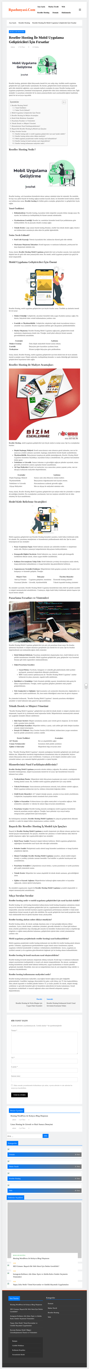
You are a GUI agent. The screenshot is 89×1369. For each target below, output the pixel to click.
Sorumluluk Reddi (18, 1354)
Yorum (14, 1030)
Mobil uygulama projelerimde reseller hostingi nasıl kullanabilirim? (36, 138)
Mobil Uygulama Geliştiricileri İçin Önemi (26, 113)
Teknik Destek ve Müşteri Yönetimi (24, 123)
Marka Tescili (53, 7)
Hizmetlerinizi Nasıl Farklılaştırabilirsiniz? (26, 126)
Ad (13, 1057)
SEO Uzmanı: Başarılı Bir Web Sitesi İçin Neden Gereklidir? (36, 1266)
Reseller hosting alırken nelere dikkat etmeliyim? (30, 136)
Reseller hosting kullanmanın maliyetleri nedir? (29, 143)
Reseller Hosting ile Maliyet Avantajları (25, 115)
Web (63, 7)
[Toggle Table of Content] (62, 102)
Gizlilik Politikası (18, 1345)
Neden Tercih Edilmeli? (22, 110)
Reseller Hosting (43, 13)
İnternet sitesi (15, 1076)
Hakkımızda (66, 13)
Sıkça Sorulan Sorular (19, 131)
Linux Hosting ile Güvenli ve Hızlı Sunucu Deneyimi (32, 1124)
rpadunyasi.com (22, 10)
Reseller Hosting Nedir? (20, 105)
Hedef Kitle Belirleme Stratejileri (23, 118)
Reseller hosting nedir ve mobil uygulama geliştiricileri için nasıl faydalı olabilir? (40, 134)
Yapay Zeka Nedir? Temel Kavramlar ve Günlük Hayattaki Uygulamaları (41, 1285)
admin (13, 47)
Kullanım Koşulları (18, 1350)
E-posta (14, 1067)
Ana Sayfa (41, 7)
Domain (55, 13)
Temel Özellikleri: (20, 108)
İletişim (14, 1341)
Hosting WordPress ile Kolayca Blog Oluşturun (29, 1116)
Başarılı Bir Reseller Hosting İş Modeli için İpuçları (29, 129)
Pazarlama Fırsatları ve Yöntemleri (23, 121)
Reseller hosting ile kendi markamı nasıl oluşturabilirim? (32, 141)
